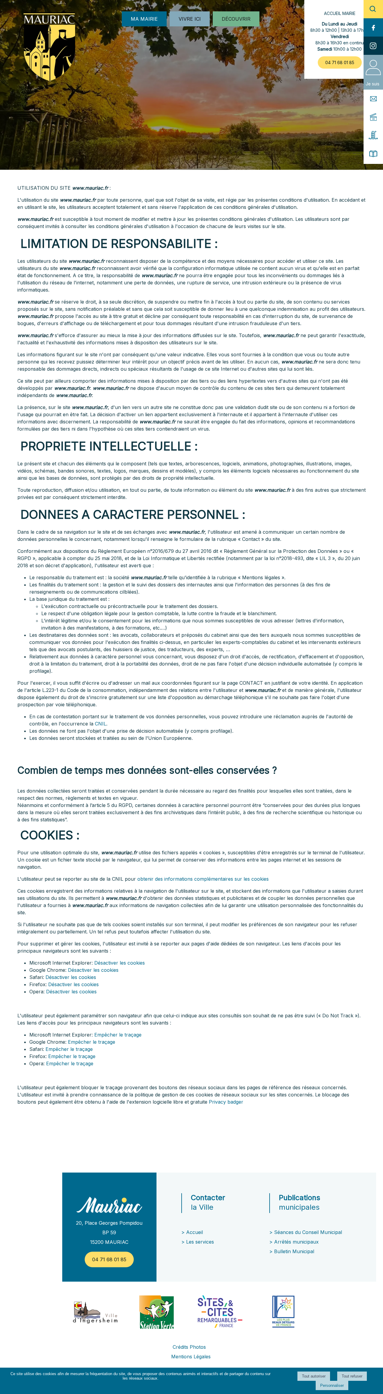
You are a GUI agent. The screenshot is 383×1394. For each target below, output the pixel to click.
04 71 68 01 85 (339, 62)
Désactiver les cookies (119, 963)
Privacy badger (226, 1102)
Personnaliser (332, 1385)
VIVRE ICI (190, 19)
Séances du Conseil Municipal (308, 1232)
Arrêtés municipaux (296, 1242)
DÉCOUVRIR (236, 19)
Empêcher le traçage (118, 1035)
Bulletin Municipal (294, 1251)
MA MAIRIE (144, 19)
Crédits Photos (189, 1347)
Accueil (194, 1232)
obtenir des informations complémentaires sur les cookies (203, 879)
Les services (200, 1242)
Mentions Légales (191, 1357)
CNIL (100, 724)
